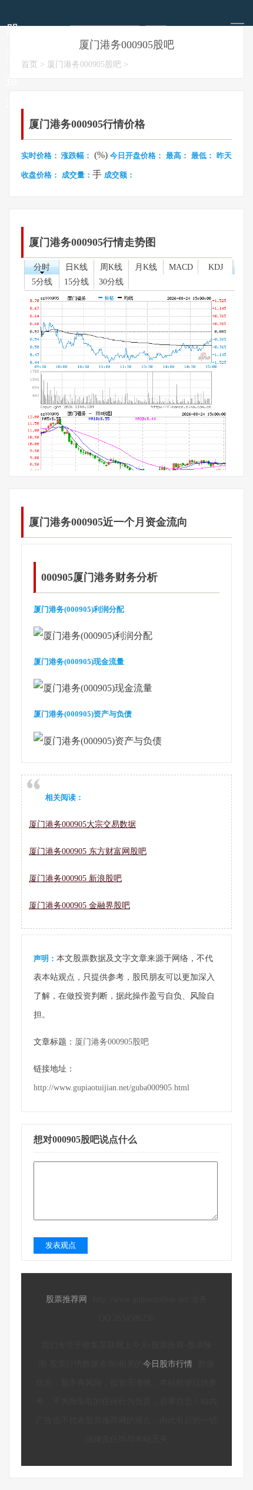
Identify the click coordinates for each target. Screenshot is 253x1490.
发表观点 (60, 1245)
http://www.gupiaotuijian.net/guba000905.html (111, 1087)
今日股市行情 (167, 1364)
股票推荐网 (66, 1299)
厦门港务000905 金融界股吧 (79, 905)
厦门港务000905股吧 (84, 64)
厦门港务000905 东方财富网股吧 (88, 851)
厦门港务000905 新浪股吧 (75, 878)
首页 (29, 64)
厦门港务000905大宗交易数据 (82, 824)
